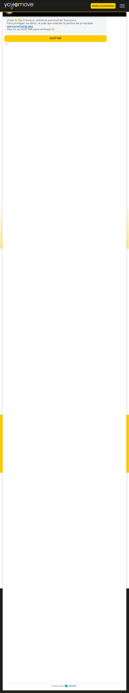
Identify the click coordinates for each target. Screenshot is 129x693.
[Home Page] (18, 6)
